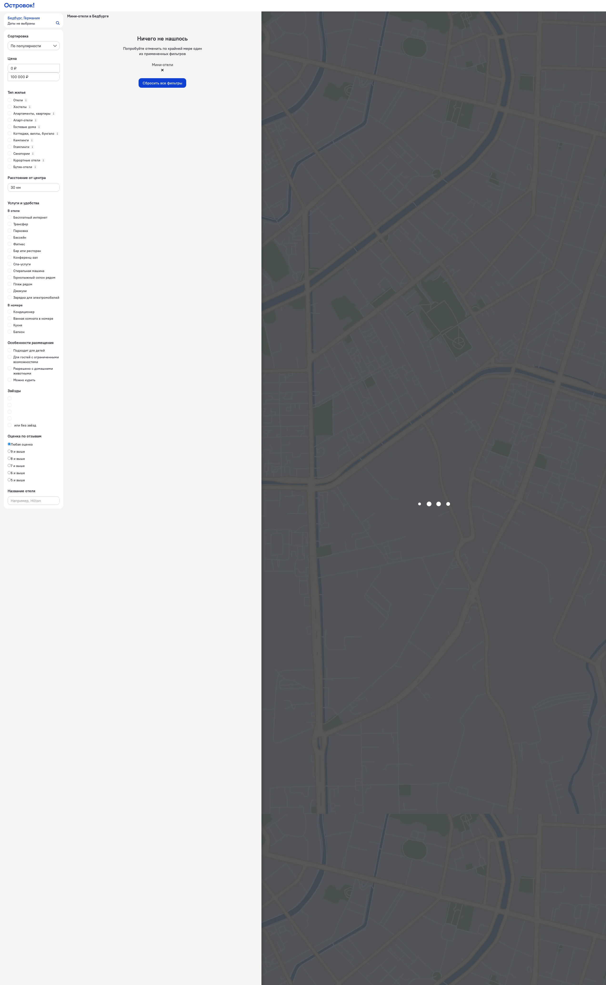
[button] (33, 20)
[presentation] (34, 45)
